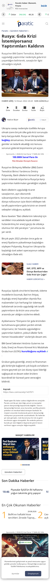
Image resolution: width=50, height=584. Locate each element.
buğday (6, 140)
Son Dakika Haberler (18, 480)
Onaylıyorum (33, 573)
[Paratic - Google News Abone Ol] (37, 121)
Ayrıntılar (15, 573)
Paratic (5, 31)
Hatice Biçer (12, 119)
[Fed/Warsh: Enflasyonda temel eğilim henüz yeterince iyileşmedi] (20, 449)
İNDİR (44, 6)
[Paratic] (25, 24)
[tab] (21, 464)
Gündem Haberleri (19, 31)
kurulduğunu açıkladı (34, 351)
